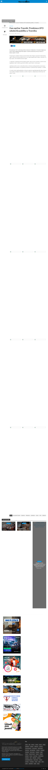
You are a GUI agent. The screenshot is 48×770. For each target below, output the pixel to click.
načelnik (37, 750)
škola (38, 763)
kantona (40, 746)
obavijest (37, 752)
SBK (30, 757)
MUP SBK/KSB (32, 750)
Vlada (26, 763)
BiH (29, 744)
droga (44, 744)
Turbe (36, 761)
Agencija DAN (21, 768)
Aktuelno (11, 26)
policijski (26, 756)
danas (40, 744)
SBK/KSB (34, 757)
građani (31, 746)
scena (37, 515)
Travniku (27, 761)
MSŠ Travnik (40, 748)
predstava (33, 515)
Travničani (32, 761)
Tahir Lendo (36, 759)
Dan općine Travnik (16, 515)
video (39, 761)
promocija (35, 756)
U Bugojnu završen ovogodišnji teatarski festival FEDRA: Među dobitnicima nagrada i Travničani (39, 564)
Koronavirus (34, 748)
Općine (37, 754)
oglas (41, 752)
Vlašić (35, 763)
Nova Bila (27, 752)
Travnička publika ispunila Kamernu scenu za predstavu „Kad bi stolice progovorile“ (9, 526)
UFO (40, 515)
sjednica (38, 757)
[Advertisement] (24, 13)
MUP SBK (27, 750)
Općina (26, 754)
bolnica (32, 744)
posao (31, 756)
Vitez (43, 761)
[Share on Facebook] (12, 46)
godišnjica (27, 746)
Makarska (28, 515)
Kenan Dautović (28, 748)
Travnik (40, 759)
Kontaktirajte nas (6, 759)
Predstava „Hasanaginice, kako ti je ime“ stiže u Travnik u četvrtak (24, 526)
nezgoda (42, 750)
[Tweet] (14, 46)
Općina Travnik (32, 754)
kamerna (23, 515)
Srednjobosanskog (28, 759)
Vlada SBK (31, 763)
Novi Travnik (32, 752)
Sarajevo (27, 757)
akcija (26, 744)
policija (41, 754)
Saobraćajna (40, 756)
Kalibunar (36, 746)
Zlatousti (44, 515)
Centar (36, 744)
